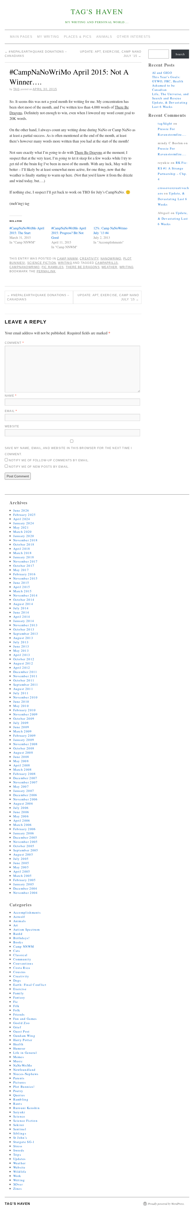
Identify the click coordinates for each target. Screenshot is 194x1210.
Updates (19, 1159)
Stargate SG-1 (24, 1142)
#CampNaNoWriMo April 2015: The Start (26, 230)
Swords (18, 1150)
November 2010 (25, 697)
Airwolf (19, 917)
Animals (19, 921)
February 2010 (24, 710)
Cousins (19, 972)
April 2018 (21, 548)
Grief (17, 1027)
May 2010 (21, 706)
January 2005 (23, 884)
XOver (18, 1184)
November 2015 (25, 578)
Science (19, 1116)
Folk (16, 1010)
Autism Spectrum (26, 929)
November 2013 (25, 625)
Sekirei (18, 1125)
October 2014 (24, 599)
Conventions (23, 963)
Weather (19, 1163)
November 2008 (25, 744)
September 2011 (25, 684)
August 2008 (23, 752)
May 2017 (21, 570)
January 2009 (23, 740)
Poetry (18, 1091)
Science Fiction (41, 263)
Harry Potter (22, 1040)
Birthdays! (21, 938)
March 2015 (22, 591)
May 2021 (21, 527)
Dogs (17, 980)
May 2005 (21, 867)
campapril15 (106, 263)
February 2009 (24, 735)
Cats (16, 951)
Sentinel (19, 1129)
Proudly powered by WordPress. (166, 1204)
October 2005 (24, 846)
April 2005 (21, 871)
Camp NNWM (67, 258)
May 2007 (21, 786)
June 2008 (21, 757)
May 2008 (21, 761)
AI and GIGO (162, 73)
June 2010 (21, 701)
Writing (65, 263)
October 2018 (24, 544)
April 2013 (21, 655)
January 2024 (23, 523)
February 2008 (24, 774)
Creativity (89, 258)
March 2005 (22, 876)
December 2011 (25, 672)
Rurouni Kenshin (26, 1108)
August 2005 (23, 854)
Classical (20, 955)
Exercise (19, 989)
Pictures (19, 1082)
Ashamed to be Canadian (163, 87)
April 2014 (21, 616)
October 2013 (24, 629)
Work (17, 1176)
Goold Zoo (21, 1023)
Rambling (20, 1099)
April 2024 (21, 519)
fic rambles (53, 267)
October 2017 (24, 565)
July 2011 (21, 693)
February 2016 (24, 574)
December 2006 (25, 795)
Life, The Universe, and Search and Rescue (170, 96)
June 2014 (21, 612)
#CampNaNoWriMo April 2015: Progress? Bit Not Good (68, 233)
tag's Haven (97, 11)
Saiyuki (19, 1112)
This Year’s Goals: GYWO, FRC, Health (167, 79)
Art (15, 925)
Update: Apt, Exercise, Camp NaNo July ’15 (108, 297)
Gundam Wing (24, 1036)
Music (18, 1061)
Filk (16, 1006)
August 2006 (23, 803)
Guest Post (21, 1031)
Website (12, 426)
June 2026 (21, 510)
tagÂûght (165, 123)
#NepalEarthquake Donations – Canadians (38, 297)
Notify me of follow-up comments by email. (49, 460)
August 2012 (23, 663)
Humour (19, 1048)
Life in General (25, 1052)
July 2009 (21, 723)
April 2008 (21, 765)
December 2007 (25, 778)
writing (126, 267)
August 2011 (23, 689)
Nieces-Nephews (26, 1074)
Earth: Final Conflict (29, 985)
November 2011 (25, 676)
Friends (19, 1014)
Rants (17, 1103)
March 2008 (22, 769)
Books (18, 942)
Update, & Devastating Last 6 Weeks (170, 104)
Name (11, 395)
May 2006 (21, 816)
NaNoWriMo (111, 258)
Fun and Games (25, 1019)
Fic (15, 1002)
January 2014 (23, 621)
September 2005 (25, 850)
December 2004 (25, 888)
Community (22, 959)
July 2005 (21, 859)
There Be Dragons (83, 267)
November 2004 (25, 893)
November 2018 (25, 540)
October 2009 (24, 718)
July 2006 (21, 808)
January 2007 (23, 791)
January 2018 (23, 557)
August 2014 (23, 604)
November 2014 (25, 595)
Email (11, 411)
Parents (19, 1078)
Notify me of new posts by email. (39, 466)
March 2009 (22, 731)
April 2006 (21, 820)
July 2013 (21, 642)
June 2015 (21, 582)
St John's (20, 1137)
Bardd (18, 934)
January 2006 (23, 833)
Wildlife (19, 1171)
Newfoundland (24, 1069)
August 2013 (23, 638)
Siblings (19, 1133)
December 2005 (25, 837)
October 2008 (24, 748)
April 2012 (21, 667)
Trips (17, 1154)
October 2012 (24, 659)
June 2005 (21, 863)
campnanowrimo (24, 267)
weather (109, 267)
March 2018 (22, 553)
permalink (46, 271)
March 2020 (22, 531)
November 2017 (25, 561)
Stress (17, 1146)
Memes (18, 1057)
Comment (14, 343)
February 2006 (24, 829)
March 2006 (22, 825)
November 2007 (25, 782)
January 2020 (23, 536)
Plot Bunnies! (24, 1086)
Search (180, 54)
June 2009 (21, 727)
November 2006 (25, 799)
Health (18, 1044)
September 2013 (25, 633)
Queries (19, 1095)
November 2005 (25, 842)
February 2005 (24, 880)
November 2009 (25, 714)
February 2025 (24, 515)
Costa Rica (21, 968)
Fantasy (19, 997)
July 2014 (21, 608)
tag (16, 89)
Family (18, 993)
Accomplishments (27, 912)
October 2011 (24, 680)
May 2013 (21, 650)
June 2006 (21, 812)
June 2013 (21, 646)
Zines (17, 1188)
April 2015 (21, 587)
